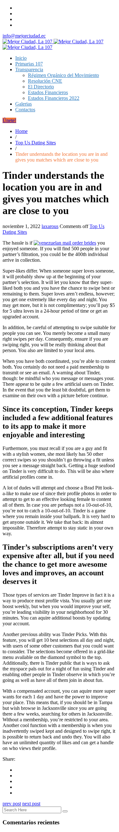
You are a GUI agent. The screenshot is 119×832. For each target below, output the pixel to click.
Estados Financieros (48, 92)
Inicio (21, 58)
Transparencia (29, 69)
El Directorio (41, 86)
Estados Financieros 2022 (53, 98)
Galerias (23, 104)
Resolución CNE (45, 81)
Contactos (25, 109)
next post (31, 803)
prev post (12, 803)
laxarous (50, 226)
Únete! (9, 120)
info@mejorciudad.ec (24, 35)
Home (21, 131)
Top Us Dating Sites (35, 142)
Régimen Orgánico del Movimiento (63, 75)
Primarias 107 (29, 63)
